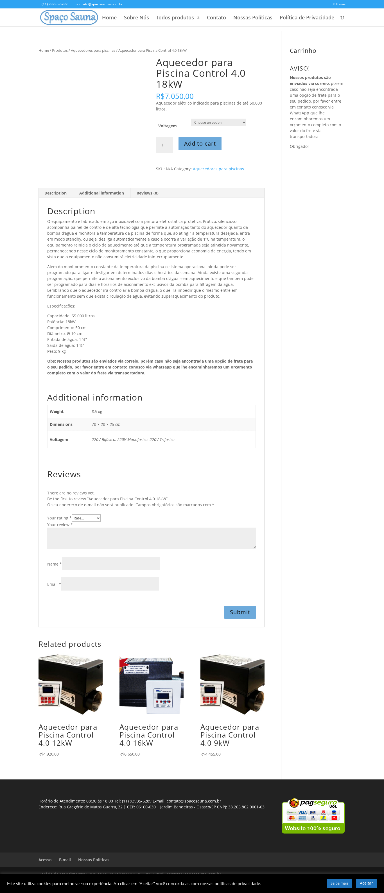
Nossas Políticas (252, 18)
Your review (60, 524)
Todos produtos (175, 18)
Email (54, 584)
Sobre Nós (136, 18)
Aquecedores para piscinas (93, 50)
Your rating (59, 518)
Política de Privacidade (307, 18)
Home (109, 18)
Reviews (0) (148, 193)
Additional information (101, 193)
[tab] (55, 193)
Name (54, 564)
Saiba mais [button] (339, 883)
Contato (216, 18)
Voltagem (167, 125)
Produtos (60, 50)
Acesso (45, 859)
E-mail (65, 859)
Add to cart (200, 143)
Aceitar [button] (366, 883)
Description (55, 193)
